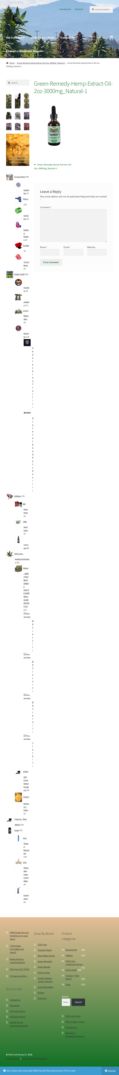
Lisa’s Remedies (45, 987)
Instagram (15, 999)
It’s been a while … (19, 976)
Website (91, 247)
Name (43, 247)
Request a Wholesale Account (24, 51)
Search (65, 996)
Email (67, 247)
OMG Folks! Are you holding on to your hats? (19, 935)
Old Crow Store (15, 37)
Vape (68, 984)
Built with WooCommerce (34, 1058)
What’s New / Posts (43, 37)
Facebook (14, 1005)
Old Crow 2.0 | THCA (19, 969)
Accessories (71, 949)
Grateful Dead (45, 950)
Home (12, 63)
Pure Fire (42, 998)
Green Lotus (44, 972)
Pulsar (41, 992)
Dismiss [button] (112, 1070)
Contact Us (67, 37)
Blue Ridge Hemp (46, 955)
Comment (46, 207)
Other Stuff (71, 969)
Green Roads (44, 966)
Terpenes (79, 9)
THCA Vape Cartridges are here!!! (17, 949)
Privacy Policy (13, 1058)
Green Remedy (45, 961)
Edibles (69, 955)
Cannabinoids (65, 9)
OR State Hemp (17, 1016)
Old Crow (42, 944)
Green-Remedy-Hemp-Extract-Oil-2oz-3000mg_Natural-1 (41, 63)
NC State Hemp (17, 1011)
